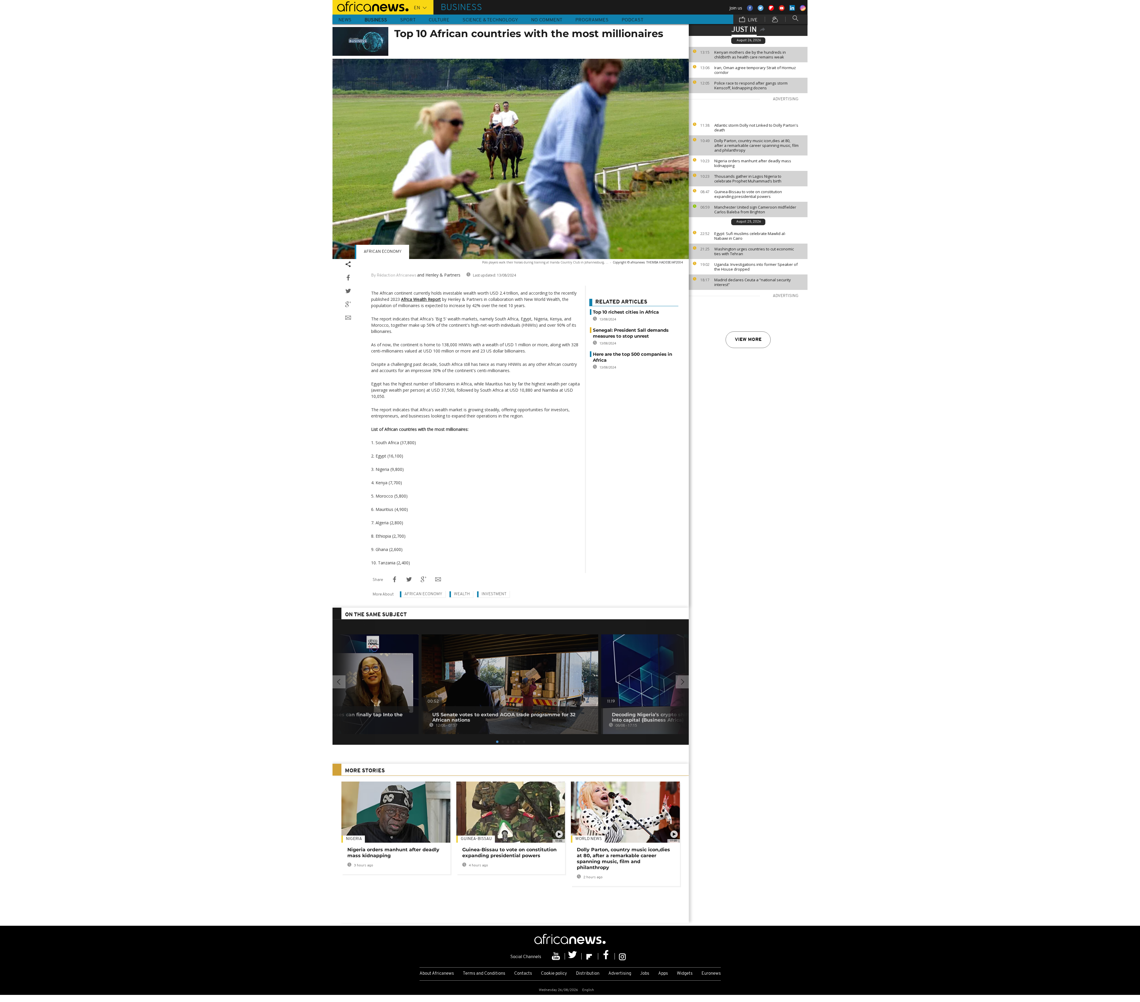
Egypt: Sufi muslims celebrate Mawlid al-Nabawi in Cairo (750, 236)
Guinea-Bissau (476, 839)
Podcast (632, 20)
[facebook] (606, 956)
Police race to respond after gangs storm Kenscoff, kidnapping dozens (751, 85)
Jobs (644, 973)
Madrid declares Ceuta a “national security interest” (752, 282)
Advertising (619, 973)
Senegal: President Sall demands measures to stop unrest (631, 333)
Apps (663, 973)
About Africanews (436, 973)
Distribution (587, 973)
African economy (383, 252)
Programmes (592, 20)
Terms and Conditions (484, 973)
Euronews (711, 973)
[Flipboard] (590, 956)
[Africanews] (370, 6)
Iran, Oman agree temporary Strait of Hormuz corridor (755, 70)
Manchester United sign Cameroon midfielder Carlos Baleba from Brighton (755, 209)
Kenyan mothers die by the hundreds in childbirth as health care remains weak (750, 54)
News (345, 20)
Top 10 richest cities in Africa (626, 312)
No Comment (546, 20)
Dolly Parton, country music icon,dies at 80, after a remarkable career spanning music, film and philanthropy (756, 145)
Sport (408, 20)
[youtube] (556, 956)
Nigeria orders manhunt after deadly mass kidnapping (752, 163)
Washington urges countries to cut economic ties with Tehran (754, 251)
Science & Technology (490, 20)
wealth (462, 594)
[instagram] (622, 956)
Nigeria (354, 839)
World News (588, 839)
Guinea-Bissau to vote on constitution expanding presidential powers (748, 194)
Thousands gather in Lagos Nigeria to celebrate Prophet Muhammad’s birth (747, 178)
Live (752, 20)
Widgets (685, 973)
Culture (439, 20)
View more (748, 339)
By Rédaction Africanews (393, 275)
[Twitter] (573, 956)
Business (376, 20)
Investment (494, 594)
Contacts (523, 973)
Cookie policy (554, 973)
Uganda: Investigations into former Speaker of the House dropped (756, 266)
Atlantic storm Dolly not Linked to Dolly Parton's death (756, 127)
